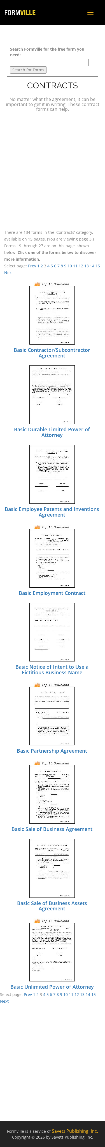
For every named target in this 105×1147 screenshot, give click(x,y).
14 (92, 266)
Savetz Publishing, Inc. (75, 1131)
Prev (32, 266)
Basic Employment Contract (52, 593)
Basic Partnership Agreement (52, 750)
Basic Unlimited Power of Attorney (52, 986)
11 (75, 266)
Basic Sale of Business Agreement (51, 829)
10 (69, 266)
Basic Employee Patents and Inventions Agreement (52, 512)
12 (81, 266)
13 (86, 266)
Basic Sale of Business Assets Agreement (52, 906)
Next (8, 272)
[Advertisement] (52, 169)
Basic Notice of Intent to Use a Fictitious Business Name (51, 669)
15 (97, 266)
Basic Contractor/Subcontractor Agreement (52, 353)
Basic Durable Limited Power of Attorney (52, 432)
